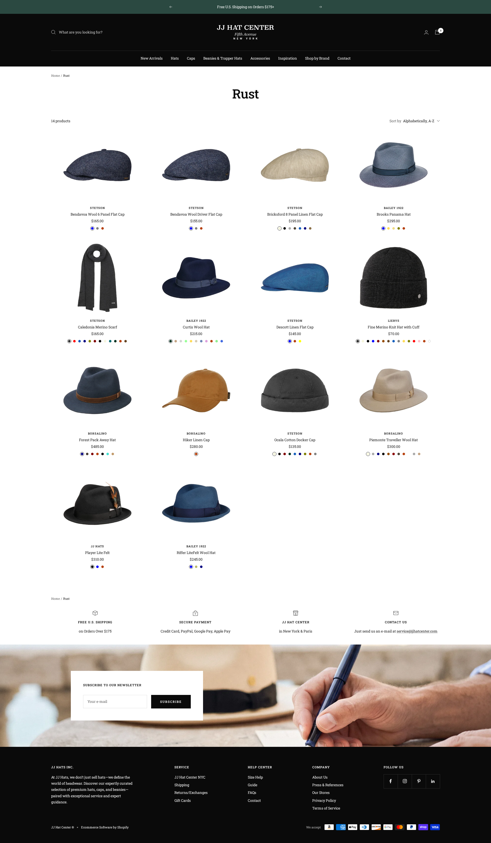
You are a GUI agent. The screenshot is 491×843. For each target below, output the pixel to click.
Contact (344, 58)
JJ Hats (97, 546)
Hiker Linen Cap (196, 439)
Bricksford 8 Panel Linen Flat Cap (295, 214)
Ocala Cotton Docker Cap (294, 439)
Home (55, 75)
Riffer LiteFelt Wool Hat (196, 552)
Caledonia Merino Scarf (97, 327)
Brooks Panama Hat (394, 214)
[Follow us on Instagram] (405, 781)
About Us (320, 777)
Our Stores (321, 792)
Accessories (260, 58)
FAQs (252, 792)
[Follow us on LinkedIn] (433, 781)
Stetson (97, 208)
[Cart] (437, 32)
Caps (191, 58)
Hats (175, 58)
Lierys (393, 321)
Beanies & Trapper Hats (222, 58)
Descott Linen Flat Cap (295, 327)
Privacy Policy (324, 800)
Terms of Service (326, 808)
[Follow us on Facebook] (391, 781)
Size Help (255, 777)
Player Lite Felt (97, 552)
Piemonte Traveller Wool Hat (393, 439)
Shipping (181, 784)
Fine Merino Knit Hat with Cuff (393, 327)
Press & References (327, 784)
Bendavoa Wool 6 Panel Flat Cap (98, 214)
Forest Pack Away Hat (97, 439)
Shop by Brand (317, 58)
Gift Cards (182, 800)
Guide (252, 784)
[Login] (426, 32)
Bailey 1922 (394, 208)
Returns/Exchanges (191, 792)
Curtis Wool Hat (196, 327)
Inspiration (287, 58)
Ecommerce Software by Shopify (105, 827)
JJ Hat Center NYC (189, 777)
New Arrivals (152, 58)
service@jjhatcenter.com (417, 631)
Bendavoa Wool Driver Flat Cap (196, 214)
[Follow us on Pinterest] (419, 781)
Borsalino (97, 433)
